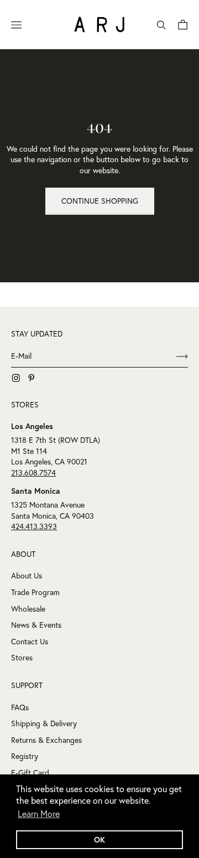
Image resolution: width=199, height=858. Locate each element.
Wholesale (28, 609)
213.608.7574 (33, 473)
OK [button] (99, 839)
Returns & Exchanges (46, 740)
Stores (22, 658)
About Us (26, 576)
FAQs (20, 707)
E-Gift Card (30, 773)
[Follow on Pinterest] (31, 378)
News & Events (36, 625)
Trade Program (35, 592)
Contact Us (29, 642)
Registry (24, 756)
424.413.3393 (34, 526)
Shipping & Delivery (44, 723)
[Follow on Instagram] (16, 378)
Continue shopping (99, 201)
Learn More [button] (39, 813)
